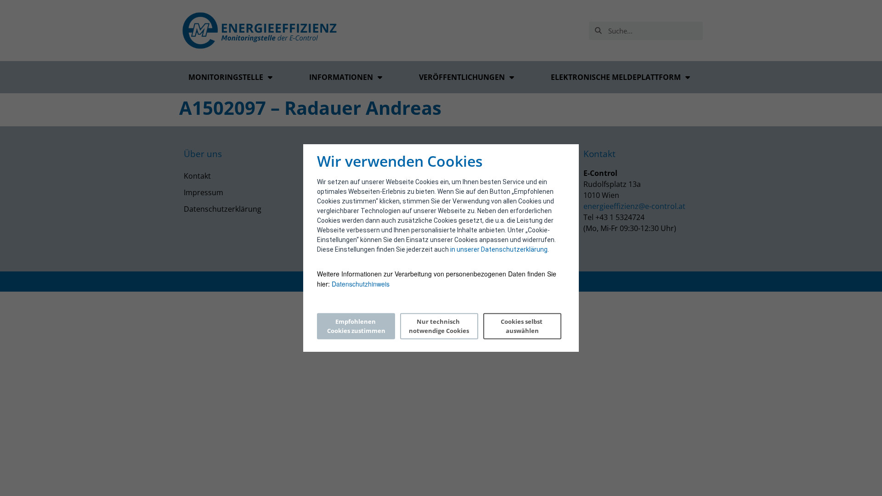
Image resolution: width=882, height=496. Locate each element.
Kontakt (197, 176)
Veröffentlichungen (462, 77)
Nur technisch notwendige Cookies (439, 326)
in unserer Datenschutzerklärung (499, 249)
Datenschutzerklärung (222, 209)
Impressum (203, 192)
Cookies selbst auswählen (522, 326)
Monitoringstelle (225, 77)
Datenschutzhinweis (361, 283)
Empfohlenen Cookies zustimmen (356, 326)
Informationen (341, 77)
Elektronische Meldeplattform (616, 77)
